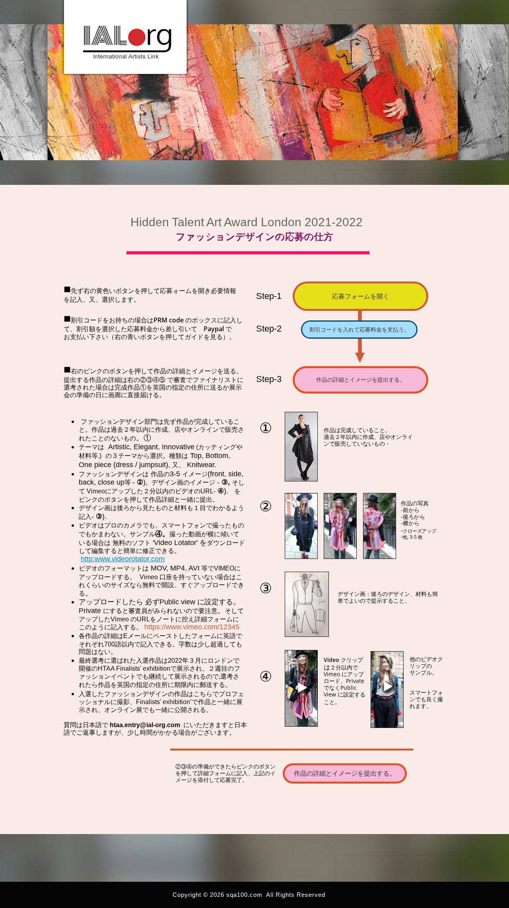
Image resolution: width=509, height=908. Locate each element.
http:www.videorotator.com (123, 559)
